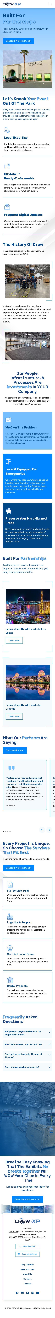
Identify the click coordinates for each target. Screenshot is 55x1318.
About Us (27, 1274)
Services (27, 1279)
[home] (12, 4)
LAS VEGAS (13, 1232)
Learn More (14, 640)
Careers (27, 1284)
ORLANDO (13, 1237)
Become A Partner (15, 750)
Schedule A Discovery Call (18, 41)
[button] (49, 4)
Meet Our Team (27, 1269)
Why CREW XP (27, 1265)
